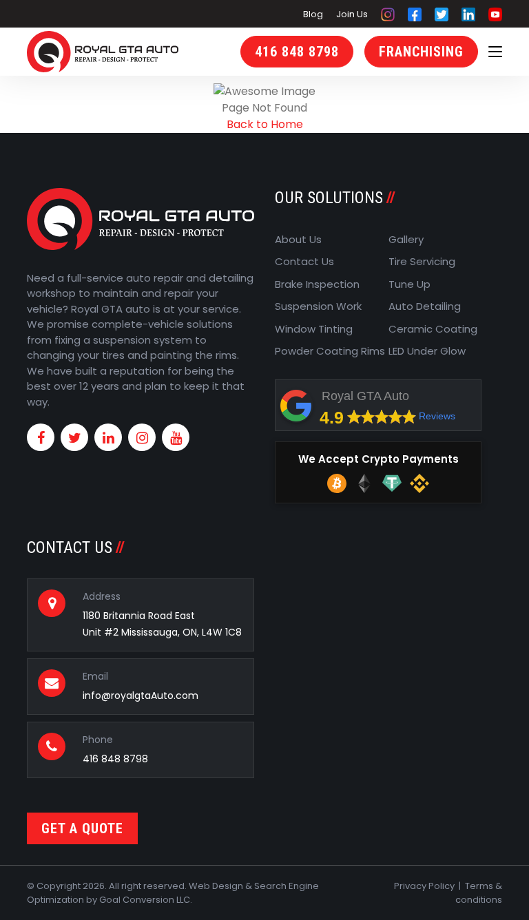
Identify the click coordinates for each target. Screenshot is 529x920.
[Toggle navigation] (495, 52)
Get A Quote (82, 828)
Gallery (406, 239)
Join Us (352, 14)
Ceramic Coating (432, 329)
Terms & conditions (478, 892)
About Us (298, 239)
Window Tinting (314, 329)
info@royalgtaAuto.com (140, 695)
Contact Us (304, 261)
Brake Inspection (317, 284)
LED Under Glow (427, 351)
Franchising (421, 51)
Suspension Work (318, 306)
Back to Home (265, 124)
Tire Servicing (421, 261)
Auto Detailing (424, 306)
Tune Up (409, 284)
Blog (313, 14)
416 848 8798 (297, 51)
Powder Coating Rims (330, 351)
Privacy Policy (424, 885)
